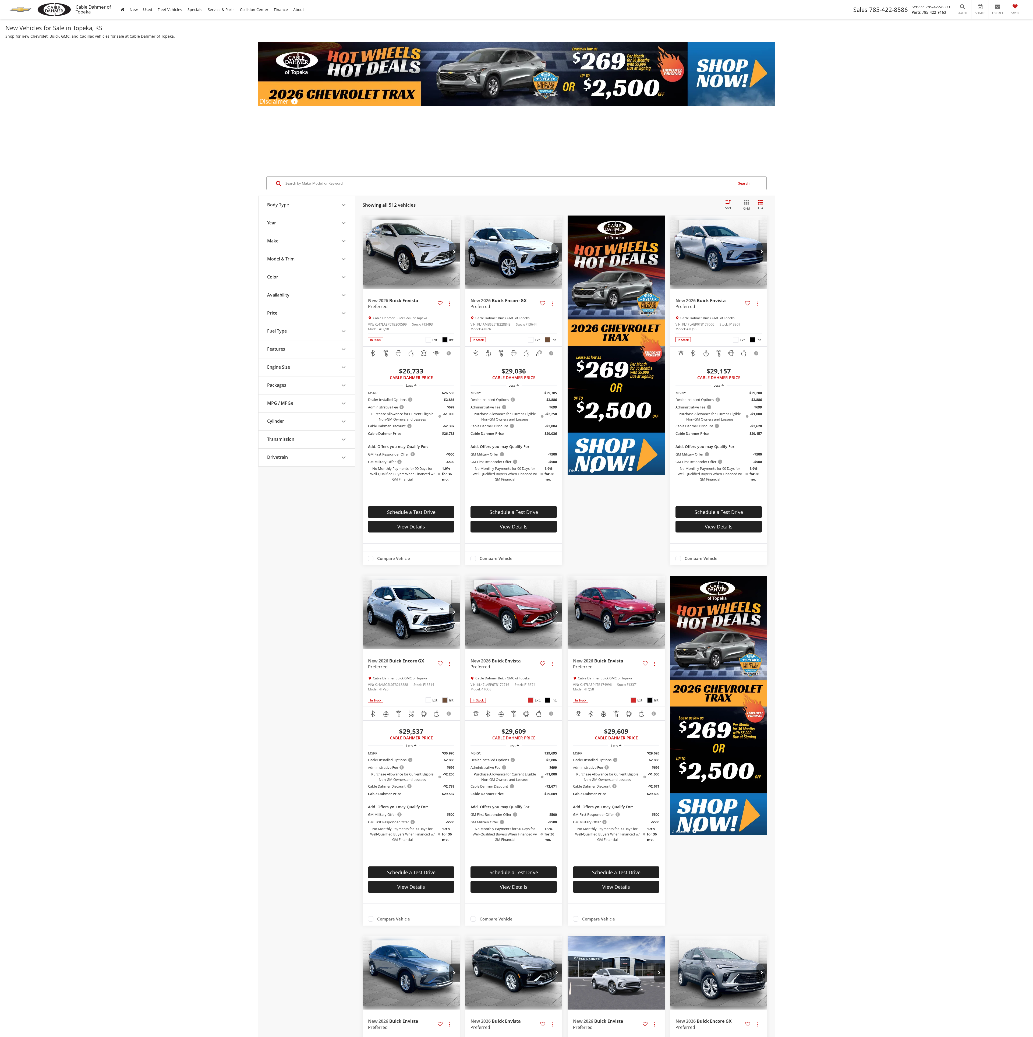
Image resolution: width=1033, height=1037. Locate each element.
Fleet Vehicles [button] (170, 9)
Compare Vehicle (393, 558)
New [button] (134, 9)
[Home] (122, 9)
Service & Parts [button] (221, 9)
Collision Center (254, 9)
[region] (411, 436)
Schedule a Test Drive (411, 512)
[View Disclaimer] (449, 353)
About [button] (298, 9)
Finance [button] (281, 9)
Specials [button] (195, 9)
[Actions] (449, 303)
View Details (411, 526)
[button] (454, 252)
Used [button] (147, 9)
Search (743, 183)
